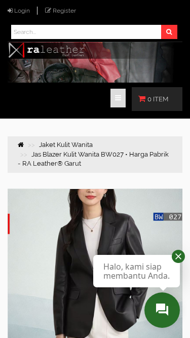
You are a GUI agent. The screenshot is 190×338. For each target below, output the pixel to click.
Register (64, 10)
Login (22, 10)
